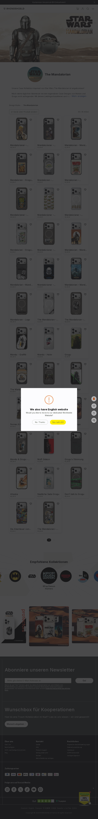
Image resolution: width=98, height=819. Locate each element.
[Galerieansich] (93, 398)
